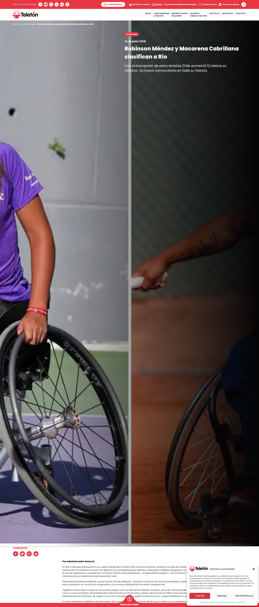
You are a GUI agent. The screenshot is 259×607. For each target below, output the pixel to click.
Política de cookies (207, 602)
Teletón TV (214, 13)
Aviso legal (240, 602)
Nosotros (227, 13)
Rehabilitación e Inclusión (180, 14)
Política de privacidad (225, 602)
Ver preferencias (244, 595)
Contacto (240, 13)
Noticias (31, 24)
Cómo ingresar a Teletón (161, 14)
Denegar (222, 595)
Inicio (148, 13)
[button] (253, 569)
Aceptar (199, 595)
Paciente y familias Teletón (198, 14)
